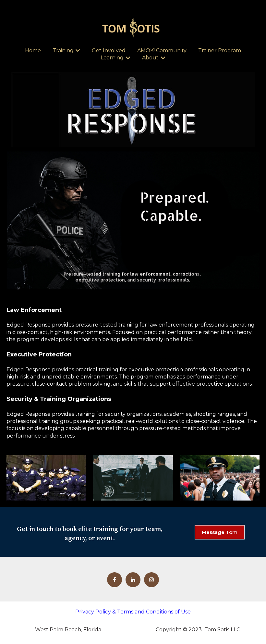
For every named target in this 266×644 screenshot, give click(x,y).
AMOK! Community (162, 50)
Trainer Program (219, 50)
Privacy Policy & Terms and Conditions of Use (133, 612)
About (150, 58)
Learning (112, 58)
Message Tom (219, 532)
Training (63, 50)
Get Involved (109, 50)
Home (33, 50)
